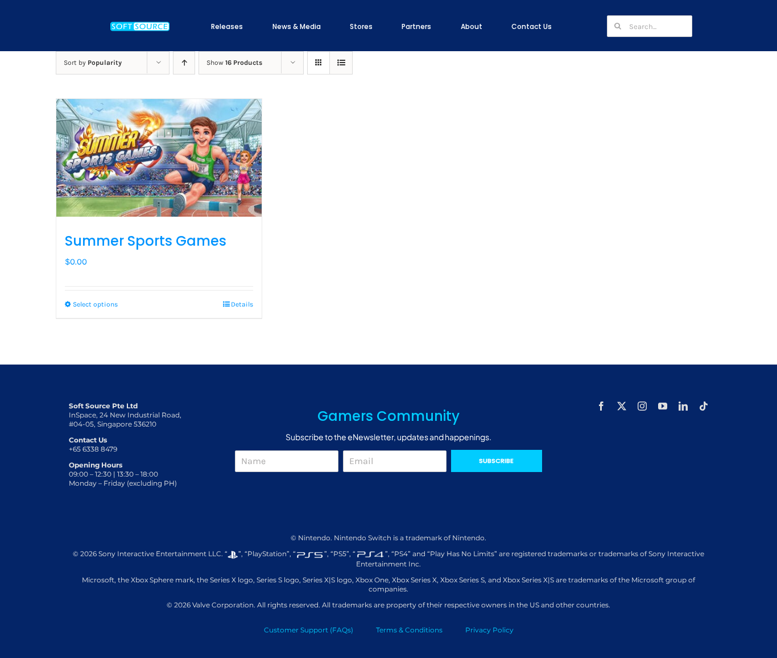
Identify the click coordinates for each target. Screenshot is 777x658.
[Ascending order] (184, 63)
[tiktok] (703, 406)
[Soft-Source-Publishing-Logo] (140, 23)
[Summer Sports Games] (159, 158)
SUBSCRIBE (496, 460)
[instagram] (642, 406)
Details (242, 304)
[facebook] (601, 406)
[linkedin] (683, 406)
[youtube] (662, 406)
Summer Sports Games (145, 240)
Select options (95, 304)
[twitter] (621, 406)
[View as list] (341, 63)
